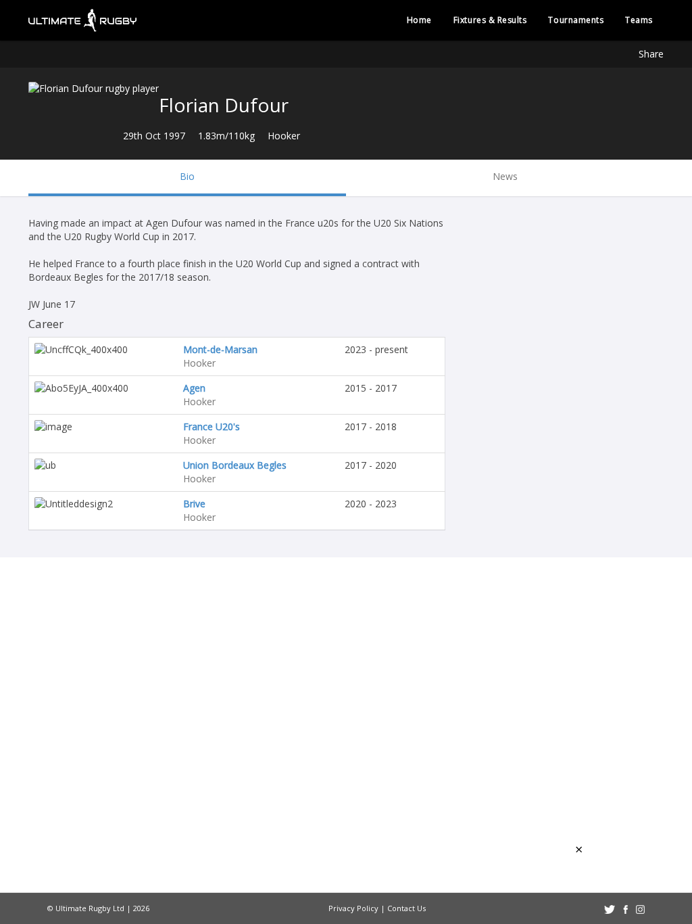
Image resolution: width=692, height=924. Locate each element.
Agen (194, 388)
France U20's (211, 426)
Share (651, 53)
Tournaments (575, 20)
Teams (639, 20)
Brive (194, 503)
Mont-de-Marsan (220, 349)
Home (419, 20)
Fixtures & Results (490, 20)
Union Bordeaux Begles (235, 465)
